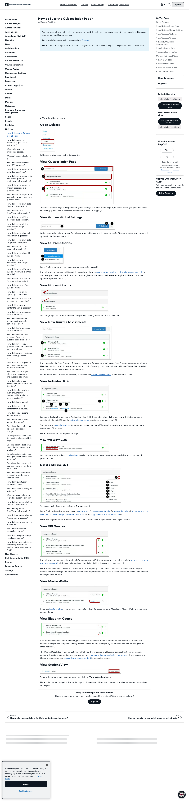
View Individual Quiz (165, 48)
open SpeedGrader (102, 511)
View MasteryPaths (165, 63)
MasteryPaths (55, 609)
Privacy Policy (165, 170)
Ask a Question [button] (166, 193)
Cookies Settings (26, 791)
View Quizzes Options (166, 34)
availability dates (70, 455)
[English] (18, 4)
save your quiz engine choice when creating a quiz (119, 272)
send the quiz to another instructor (69, 514)
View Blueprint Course (166, 67)
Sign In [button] (94, 701)
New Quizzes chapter (101, 374)
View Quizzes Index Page (167, 26)
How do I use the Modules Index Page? (114, 737)
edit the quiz (83, 511)
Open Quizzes (162, 22)
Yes (167, 150)
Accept (26, 784)
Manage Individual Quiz (167, 56)
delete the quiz (121, 511)
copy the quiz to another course (105, 514)
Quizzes (85, 40)
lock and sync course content (77, 658)
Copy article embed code (170, 105)
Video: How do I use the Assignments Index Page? (119, 741)
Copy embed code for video (169, 121)
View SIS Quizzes (164, 60)
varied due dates (63, 425)
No (167, 157)
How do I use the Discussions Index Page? (25, 741)
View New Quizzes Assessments (165, 43)
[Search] (169, 4)
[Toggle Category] (4, 19)
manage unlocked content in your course (109, 655)
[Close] (47, 765)
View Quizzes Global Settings (169, 30)
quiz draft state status (79, 420)
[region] (26, 780)
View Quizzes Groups (166, 38)
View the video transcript (53, 118)
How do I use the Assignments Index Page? (26, 737)
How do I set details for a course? (21, 745)
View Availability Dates (166, 52)
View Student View (165, 71)
